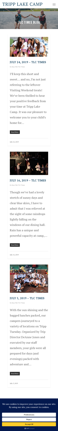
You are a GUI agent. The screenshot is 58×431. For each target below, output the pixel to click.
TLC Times (21, 67)
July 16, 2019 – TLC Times (28, 180)
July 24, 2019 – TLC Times (28, 62)
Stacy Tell (14, 67)
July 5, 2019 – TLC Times (27, 298)
